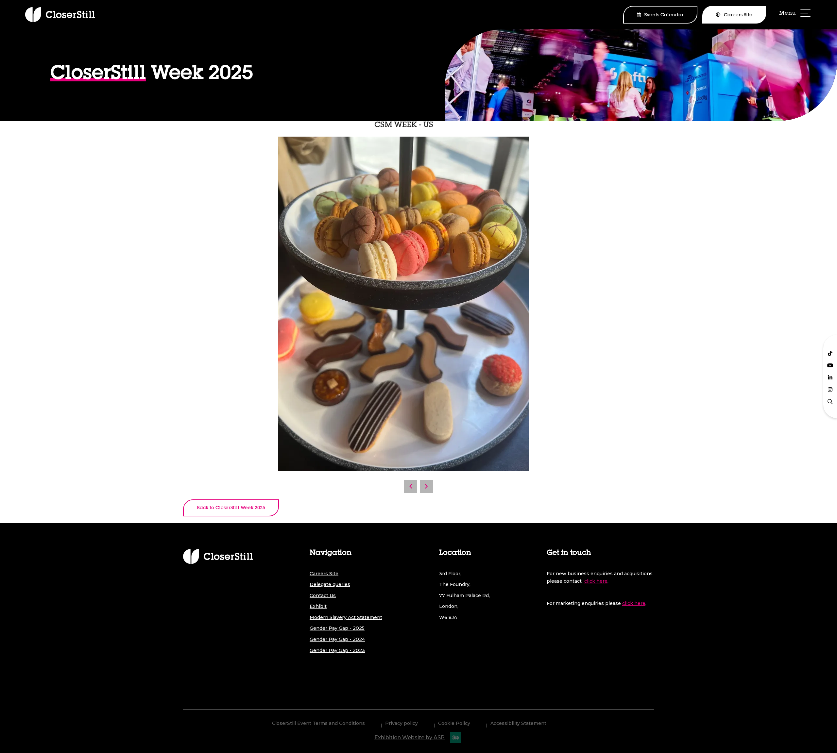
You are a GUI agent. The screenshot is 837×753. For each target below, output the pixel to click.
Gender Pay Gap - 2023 (337, 650)
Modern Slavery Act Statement (346, 617)
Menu (795, 14)
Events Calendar (664, 15)
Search (830, 401)
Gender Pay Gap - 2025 (337, 628)
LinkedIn (830, 377)
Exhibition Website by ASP (409, 737)
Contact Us (323, 595)
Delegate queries (330, 584)
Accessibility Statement (518, 723)
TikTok (830, 353)
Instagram (830, 389)
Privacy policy (401, 723)
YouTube (830, 365)
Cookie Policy (454, 723)
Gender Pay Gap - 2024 (337, 639)
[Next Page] (426, 486)
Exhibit (318, 606)
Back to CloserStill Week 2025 (231, 508)
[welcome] (60, 14)
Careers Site (738, 15)
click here (595, 581)
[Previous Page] (410, 486)
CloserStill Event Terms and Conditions (318, 723)
